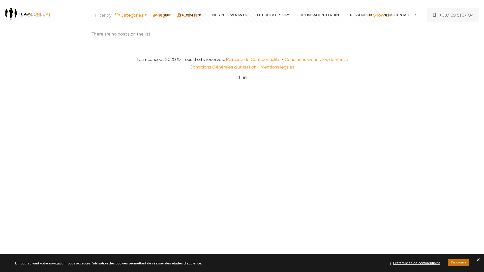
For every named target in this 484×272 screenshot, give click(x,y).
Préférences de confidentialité (416, 263)
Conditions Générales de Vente (316, 59)
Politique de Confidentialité (253, 59)
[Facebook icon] (239, 77)
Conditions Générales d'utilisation (223, 67)
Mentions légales (277, 67)
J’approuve (458, 262)
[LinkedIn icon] (245, 77)
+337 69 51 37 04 (456, 15)
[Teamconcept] (28, 15)
